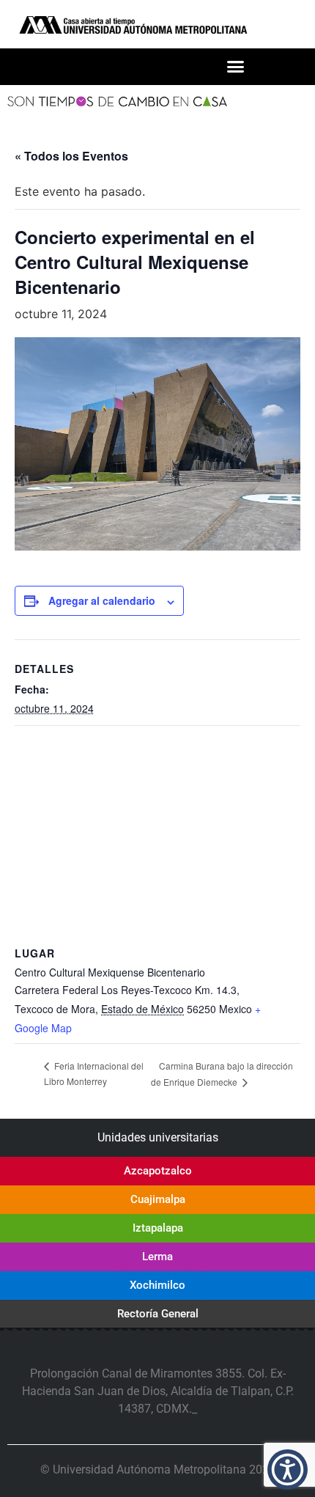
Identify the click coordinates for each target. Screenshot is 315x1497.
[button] (235, 67)
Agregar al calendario (101, 600)
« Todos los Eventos (71, 155)
